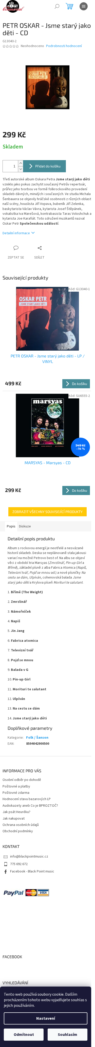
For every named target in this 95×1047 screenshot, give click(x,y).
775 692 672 (19, 864)
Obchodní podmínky (18, 831)
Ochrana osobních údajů (21, 824)
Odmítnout (24, 1034)
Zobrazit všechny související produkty (47, 511)
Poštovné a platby (16, 786)
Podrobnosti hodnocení (64, 46)
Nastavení (45, 1018)
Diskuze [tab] (25, 526)
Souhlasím (67, 1034)
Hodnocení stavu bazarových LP (27, 799)
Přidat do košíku (48, 166)
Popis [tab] (11, 526)
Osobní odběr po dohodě (22, 779)
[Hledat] (57, 6)
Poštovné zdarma (16, 792)
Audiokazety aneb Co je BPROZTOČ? (30, 805)
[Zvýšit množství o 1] (20, 163)
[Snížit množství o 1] (20, 169)
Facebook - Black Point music (32, 871)
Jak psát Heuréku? (16, 812)
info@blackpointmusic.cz (29, 856)
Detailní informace (16, 233)
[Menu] (84, 6)
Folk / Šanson (37, 737)
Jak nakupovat (14, 818)
